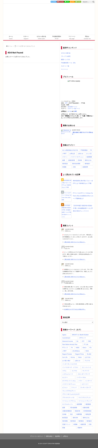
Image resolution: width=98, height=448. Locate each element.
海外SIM (75, 417)
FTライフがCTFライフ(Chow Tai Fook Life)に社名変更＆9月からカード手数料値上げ (83, 195)
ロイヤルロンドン (67, 404)
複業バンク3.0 (65, 59)
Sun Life (64, 357)
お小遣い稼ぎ (66, 360)
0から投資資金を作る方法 (70, 150)
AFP (66, 103)
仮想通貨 (89, 157)
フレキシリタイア (85, 387)
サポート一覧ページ (74, 108)
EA (77, 341)
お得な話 (72, 153)
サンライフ (85, 370)
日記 (71, 414)
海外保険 (65, 421)
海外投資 (65, 163)
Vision (80, 357)
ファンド (74, 387)
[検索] (93, 2)
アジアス (87, 360)
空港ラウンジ (66, 424)
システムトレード (67, 374)
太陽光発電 (71, 160)
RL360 (89, 354)
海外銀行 (87, 163)
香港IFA (80, 427)
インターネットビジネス (69, 364)
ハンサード (88, 380)
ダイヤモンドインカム (69, 380)
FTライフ (65, 347)
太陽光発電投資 (67, 411)
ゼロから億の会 (65, 53)
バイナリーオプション (77, 157)
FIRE (89, 341)
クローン (65, 157)
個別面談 (88, 404)
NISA (87, 351)
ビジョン (65, 387)
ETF (83, 341)
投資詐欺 (77, 411)
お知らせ (80, 153)
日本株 (80, 160)
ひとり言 (89, 153)
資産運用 (85, 167)
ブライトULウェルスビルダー (71, 394)
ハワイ (80, 380)
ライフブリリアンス (84, 397)
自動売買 (83, 424)
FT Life (86, 344)
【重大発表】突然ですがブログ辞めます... (74, 242)
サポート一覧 (65, 66)
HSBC (77, 347)
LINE (75, 111)
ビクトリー (85, 384)
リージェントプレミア (85, 401)
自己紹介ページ (72, 106)
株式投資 (65, 417)
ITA (90, 347)
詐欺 (74, 167)
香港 (63, 427)
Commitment (66, 338)
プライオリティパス (68, 397)
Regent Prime (79, 354)
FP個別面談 (84, 150)
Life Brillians (76, 351)
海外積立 (81, 421)
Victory (73, 357)
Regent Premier (67, 354)
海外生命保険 (76, 163)
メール (70, 111)
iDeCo (84, 347)
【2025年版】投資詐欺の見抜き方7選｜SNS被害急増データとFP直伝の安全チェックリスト (83, 208)
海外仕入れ (88, 160)
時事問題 (79, 414)
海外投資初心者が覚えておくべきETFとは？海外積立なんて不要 (83, 182)
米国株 (64, 167)
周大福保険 (73, 407)
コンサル (74, 370)
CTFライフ (82, 338)
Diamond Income (67, 341)
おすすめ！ (88, 357)
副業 (63, 160)
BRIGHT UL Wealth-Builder (80, 334)
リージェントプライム (69, 401)
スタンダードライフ (84, 374)
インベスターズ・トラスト (70, 367)
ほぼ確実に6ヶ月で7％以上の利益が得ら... (75, 309)
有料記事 (88, 414)
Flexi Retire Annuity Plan (69, 344)
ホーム (10, 46)
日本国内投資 (87, 411)
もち (66, 248)
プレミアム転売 (65, 56)
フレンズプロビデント (69, 391)
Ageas (64, 334)
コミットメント (86, 367)
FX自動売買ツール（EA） (68, 63)
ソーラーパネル (81, 377)
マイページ (64, 69)
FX (91, 150)
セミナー (65, 377)
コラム (64, 370)
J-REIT (64, 153)
